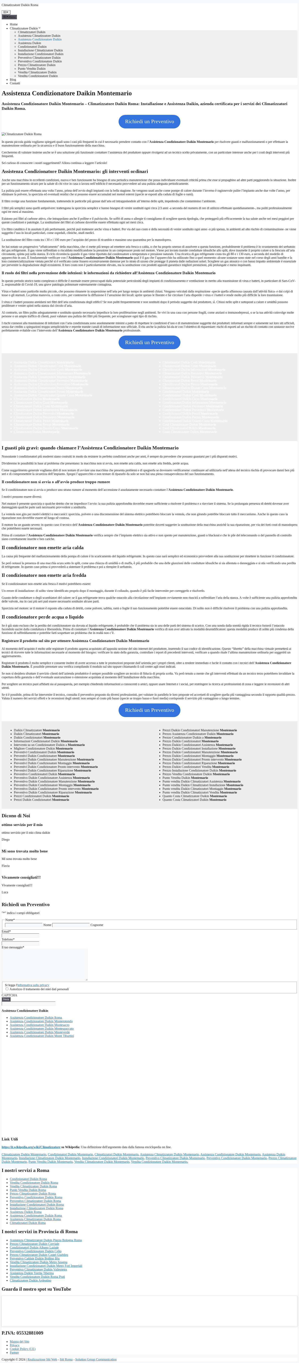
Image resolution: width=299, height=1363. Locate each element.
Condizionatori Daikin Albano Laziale (34, 1247)
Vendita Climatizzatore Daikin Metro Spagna (38, 1262)
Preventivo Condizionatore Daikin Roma (36, 1197)
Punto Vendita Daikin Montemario (50, 1161)
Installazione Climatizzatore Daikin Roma (36, 1208)
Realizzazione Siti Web (42, 1359)
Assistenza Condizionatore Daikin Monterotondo (41, 1021)
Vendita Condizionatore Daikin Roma (34, 1182)
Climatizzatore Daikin (24, 28)
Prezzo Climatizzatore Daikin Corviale (34, 1244)
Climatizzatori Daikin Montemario (117, 1154)
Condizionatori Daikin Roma (28, 1179)
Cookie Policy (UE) (22, 1349)
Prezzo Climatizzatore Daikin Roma (33, 1193)
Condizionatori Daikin (32, 46)
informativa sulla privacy (33, 985)
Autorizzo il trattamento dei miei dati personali (39, 989)
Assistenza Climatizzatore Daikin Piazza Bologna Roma (46, 1240)
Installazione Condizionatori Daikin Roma (37, 1204)
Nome (47, 925)
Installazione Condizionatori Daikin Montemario (113, 1158)
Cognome (97, 925)
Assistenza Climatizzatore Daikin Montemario (169, 1154)
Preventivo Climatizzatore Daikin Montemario (175, 1158)
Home (14, 24)
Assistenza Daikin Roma (25, 1212)
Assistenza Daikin (29, 43)
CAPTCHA (9, 995)
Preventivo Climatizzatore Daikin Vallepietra (38, 1269)
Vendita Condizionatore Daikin (38, 76)
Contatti (15, 83)
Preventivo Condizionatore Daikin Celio (35, 1251)
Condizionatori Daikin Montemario (70, 1154)
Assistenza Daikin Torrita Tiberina (32, 1273)
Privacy (15, 1345)
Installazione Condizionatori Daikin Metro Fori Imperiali (46, 1265)
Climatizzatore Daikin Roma (20, 5)
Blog (13, 79)
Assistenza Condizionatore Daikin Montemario (230, 1154)
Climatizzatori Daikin (31, 32)
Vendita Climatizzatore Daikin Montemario (101, 1161)
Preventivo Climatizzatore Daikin (39, 57)
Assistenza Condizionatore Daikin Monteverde (40, 1032)
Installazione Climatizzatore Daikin (40, 50)
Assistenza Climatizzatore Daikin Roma (35, 1219)
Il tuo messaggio (13, 947)
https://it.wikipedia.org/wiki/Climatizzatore (31, 1147)
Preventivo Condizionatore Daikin (40, 61)
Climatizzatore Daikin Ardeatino (30, 1280)
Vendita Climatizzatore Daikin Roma (33, 1186)
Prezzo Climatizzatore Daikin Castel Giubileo (39, 1254)
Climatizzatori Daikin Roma (28, 1223)
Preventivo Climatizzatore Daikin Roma (35, 1201)
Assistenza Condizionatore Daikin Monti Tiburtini (42, 1036)
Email (6, 931)
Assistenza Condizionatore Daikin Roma (36, 1017)
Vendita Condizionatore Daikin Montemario (159, 1161)
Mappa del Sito (19, 1341)
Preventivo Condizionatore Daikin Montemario (236, 1158)
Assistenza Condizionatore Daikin (40, 39)
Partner (14, 1352)
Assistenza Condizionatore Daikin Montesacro (39, 1025)
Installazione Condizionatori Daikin (40, 54)
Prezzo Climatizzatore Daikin (37, 65)
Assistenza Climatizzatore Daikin (39, 35)
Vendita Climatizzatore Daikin (37, 72)
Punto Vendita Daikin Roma (28, 1190)
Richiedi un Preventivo (149, 121)
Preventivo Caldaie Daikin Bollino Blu (35, 1258)
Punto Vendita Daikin (32, 68)
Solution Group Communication (96, 1359)
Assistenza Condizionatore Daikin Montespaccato (42, 1028)
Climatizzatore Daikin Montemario (24, 1154)
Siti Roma (66, 1359)
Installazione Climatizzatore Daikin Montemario (49, 1158)
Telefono (8, 939)
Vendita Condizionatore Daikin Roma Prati (37, 1276)
